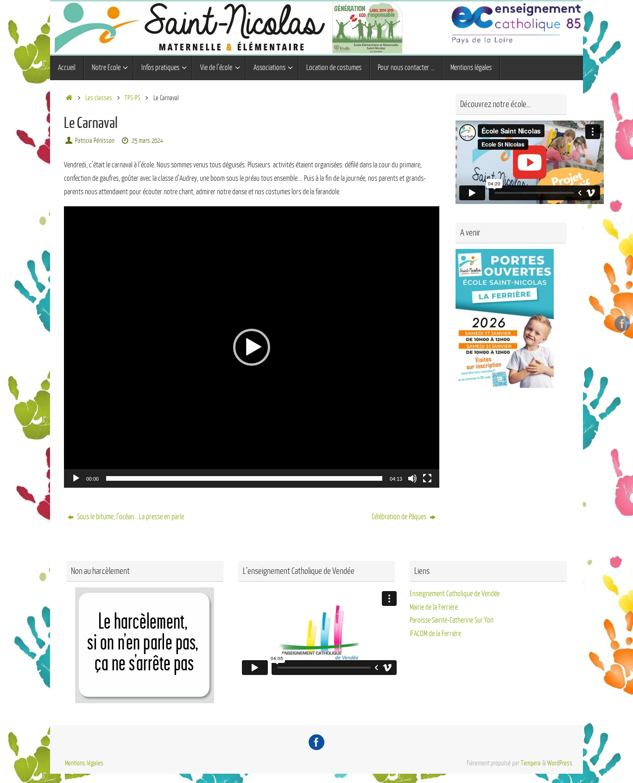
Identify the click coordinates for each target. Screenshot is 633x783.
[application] (251, 347)
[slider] (244, 478)
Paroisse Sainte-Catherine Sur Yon (452, 620)
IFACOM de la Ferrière (435, 634)
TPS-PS (132, 98)
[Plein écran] (427, 478)
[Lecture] (76, 478)
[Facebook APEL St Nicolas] (622, 323)
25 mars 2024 (147, 140)
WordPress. (560, 763)
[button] (251, 347)
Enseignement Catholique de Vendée (455, 594)
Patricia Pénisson (94, 140)
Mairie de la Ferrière (434, 607)
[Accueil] (69, 98)
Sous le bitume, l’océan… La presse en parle (130, 517)
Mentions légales (84, 763)
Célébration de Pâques (400, 517)
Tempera (531, 763)
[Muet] (412, 478)
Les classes (98, 98)
